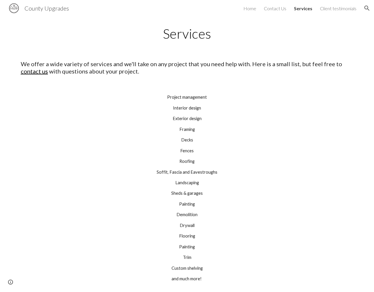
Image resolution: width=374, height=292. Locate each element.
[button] (367, 8)
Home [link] (249, 8)
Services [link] (303, 8)
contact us (34, 71)
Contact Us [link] (275, 8)
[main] (187, 33)
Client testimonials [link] (338, 8)
